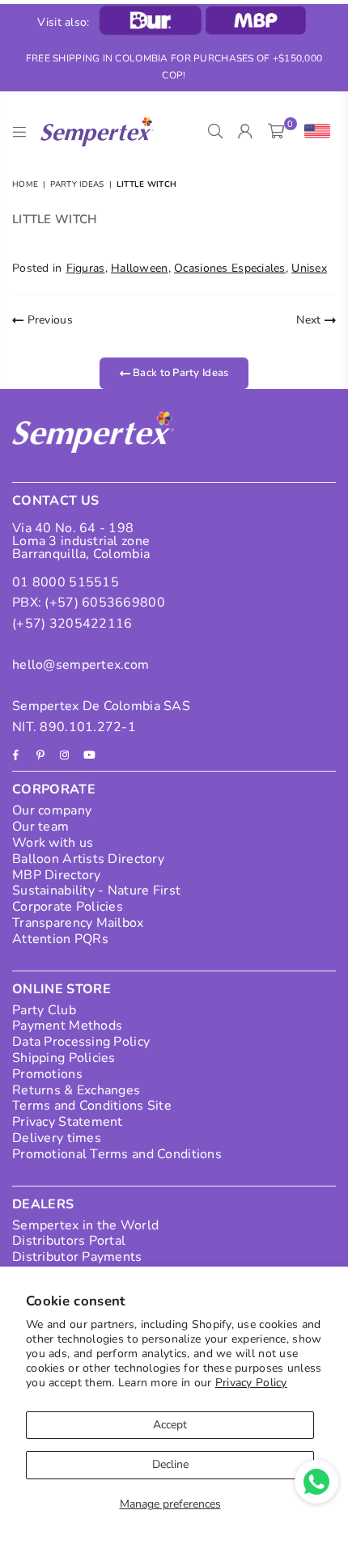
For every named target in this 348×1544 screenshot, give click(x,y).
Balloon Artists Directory (88, 859)
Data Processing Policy (81, 1042)
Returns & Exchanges (76, 1090)
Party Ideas (77, 184)
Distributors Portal (68, 1241)
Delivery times (56, 1138)
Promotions (47, 1074)
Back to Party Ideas (179, 373)
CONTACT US (55, 501)
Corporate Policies (67, 907)
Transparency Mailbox (78, 923)
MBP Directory (56, 875)
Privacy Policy (251, 1382)
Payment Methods (67, 1025)
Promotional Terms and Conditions (117, 1154)
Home (25, 184)
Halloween (139, 268)
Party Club (44, 1010)
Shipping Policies (64, 1058)
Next (310, 320)
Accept (170, 1424)
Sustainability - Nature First (96, 890)
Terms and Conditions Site (92, 1106)
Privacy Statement (67, 1122)
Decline (170, 1464)
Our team (40, 826)
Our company (51, 810)
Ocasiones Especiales (230, 268)
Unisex (309, 268)
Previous (48, 320)
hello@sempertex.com (80, 665)
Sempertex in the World (85, 1225)
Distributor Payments (77, 1257)
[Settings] (313, 132)
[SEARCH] (216, 132)
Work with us (52, 843)
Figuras (85, 268)
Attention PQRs (60, 939)
